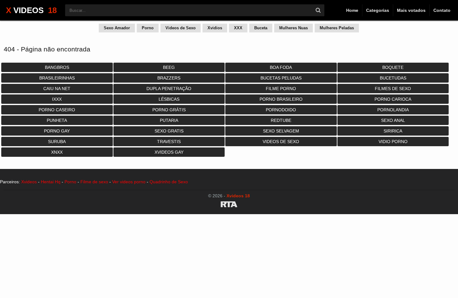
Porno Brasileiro (281, 99)
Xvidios (215, 28)
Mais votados (411, 10)
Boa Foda (281, 67)
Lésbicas (169, 99)
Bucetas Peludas (281, 77)
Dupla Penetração (168, 88)
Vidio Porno (393, 141)
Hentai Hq (50, 181)
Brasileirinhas (57, 77)
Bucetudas (393, 77)
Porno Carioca (393, 99)
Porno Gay (57, 130)
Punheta (57, 120)
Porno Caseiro (57, 109)
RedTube (281, 120)
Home (352, 10)
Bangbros (57, 67)
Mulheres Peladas (337, 28)
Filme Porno (281, 88)
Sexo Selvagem (281, 130)
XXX (238, 28)
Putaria (169, 120)
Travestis (169, 141)
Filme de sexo (94, 181)
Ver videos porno (129, 181)
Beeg (169, 67)
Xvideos (29, 181)
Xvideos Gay (169, 152)
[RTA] (229, 205)
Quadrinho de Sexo (169, 181)
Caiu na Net (56, 88)
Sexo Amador (117, 28)
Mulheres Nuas (293, 28)
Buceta (260, 28)
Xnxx (57, 152)
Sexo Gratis (169, 130)
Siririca (393, 130)
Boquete (392, 67)
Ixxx (57, 99)
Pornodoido (281, 109)
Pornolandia (393, 109)
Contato (442, 10)
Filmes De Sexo (393, 88)
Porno (148, 28)
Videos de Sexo (180, 28)
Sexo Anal (393, 120)
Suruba (57, 141)
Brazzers (168, 77)
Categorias (377, 10)
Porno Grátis (169, 109)
